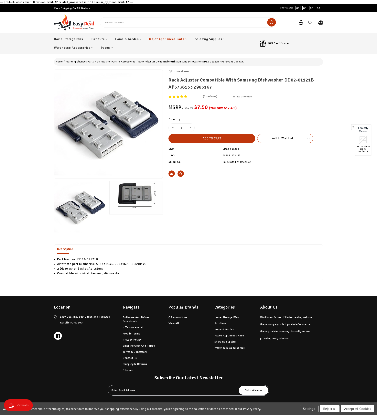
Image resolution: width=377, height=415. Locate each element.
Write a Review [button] (242, 96)
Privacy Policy (132, 339)
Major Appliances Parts (166, 39)
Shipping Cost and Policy (139, 345)
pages (105, 48)
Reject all (329, 409)
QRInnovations (178, 71)
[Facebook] (58, 336)
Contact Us (130, 358)
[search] (271, 22)
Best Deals (300, 8)
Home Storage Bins (68, 39)
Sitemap (128, 370)
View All (173, 323)
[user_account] (299, 22)
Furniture (98, 39)
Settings (309, 409)
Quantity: (174, 119)
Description (65, 249)
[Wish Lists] (309, 22)
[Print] (181, 173)
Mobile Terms (131, 333)
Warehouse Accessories (72, 48)
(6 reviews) (210, 96)
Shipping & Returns (135, 364)
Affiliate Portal (133, 327)
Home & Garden (127, 39)
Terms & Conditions (135, 352)
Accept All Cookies (357, 409)
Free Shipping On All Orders (72, 8)
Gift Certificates (278, 43)
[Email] (171, 173)
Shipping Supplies (208, 39)
